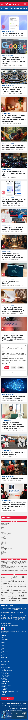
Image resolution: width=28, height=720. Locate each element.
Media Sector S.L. (16, 372)
